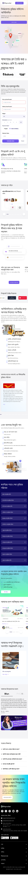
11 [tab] (24, 675)
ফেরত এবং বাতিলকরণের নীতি (20, 863)
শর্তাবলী (4, 863)
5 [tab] (5, 675)
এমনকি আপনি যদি (19, 3)
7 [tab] (11, 675)
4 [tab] (1, 675)
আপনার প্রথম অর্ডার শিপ (7, 793)
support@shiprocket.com (9, 814)
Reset (22, 141)
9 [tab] (17, 675)
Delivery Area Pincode (7, 106)
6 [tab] (8, 675)
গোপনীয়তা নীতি (8, 863)
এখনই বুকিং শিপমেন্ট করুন (14, 278)
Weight (4, 113)
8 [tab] (14, 675)
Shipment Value (5, 133)
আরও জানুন (6, 587)
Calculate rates (10, 141)
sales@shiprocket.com (8, 816)
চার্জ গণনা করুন (14, 22)
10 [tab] (21, 675)
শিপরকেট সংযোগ (5, 614)
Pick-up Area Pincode (7, 99)
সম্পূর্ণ (4, 400)
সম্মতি (14, 863)
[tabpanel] (12, 200)
